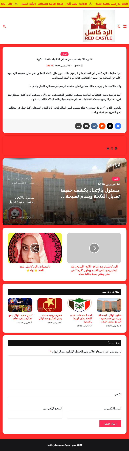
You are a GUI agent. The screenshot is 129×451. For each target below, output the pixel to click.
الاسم (118, 394)
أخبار (64, 54)
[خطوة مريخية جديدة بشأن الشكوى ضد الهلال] (49, 305)
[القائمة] (124, 27)
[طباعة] (78, 126)
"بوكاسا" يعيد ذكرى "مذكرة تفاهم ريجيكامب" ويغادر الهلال (72, 3)
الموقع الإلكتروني (52, 408)
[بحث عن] (4, 27)
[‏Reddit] (102, 126)
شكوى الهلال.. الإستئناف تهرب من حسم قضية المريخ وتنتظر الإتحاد (109, 318)
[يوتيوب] (108, 148)
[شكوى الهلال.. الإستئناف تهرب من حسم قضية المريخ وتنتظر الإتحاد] (109, 305)
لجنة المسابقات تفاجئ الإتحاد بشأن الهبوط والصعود (81, 318)
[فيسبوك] (118, 126)
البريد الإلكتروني (112, 408)
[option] (64, 191)
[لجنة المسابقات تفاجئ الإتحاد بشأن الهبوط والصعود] (79, 305)
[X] (110, 126)
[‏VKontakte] (94, 126)
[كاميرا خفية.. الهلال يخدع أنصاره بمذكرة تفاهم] (20, 305)
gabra (77, 65)
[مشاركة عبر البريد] (86, 126)
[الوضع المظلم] (119, 27)
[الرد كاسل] (99, 26)
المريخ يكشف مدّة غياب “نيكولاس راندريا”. (95, 193)
